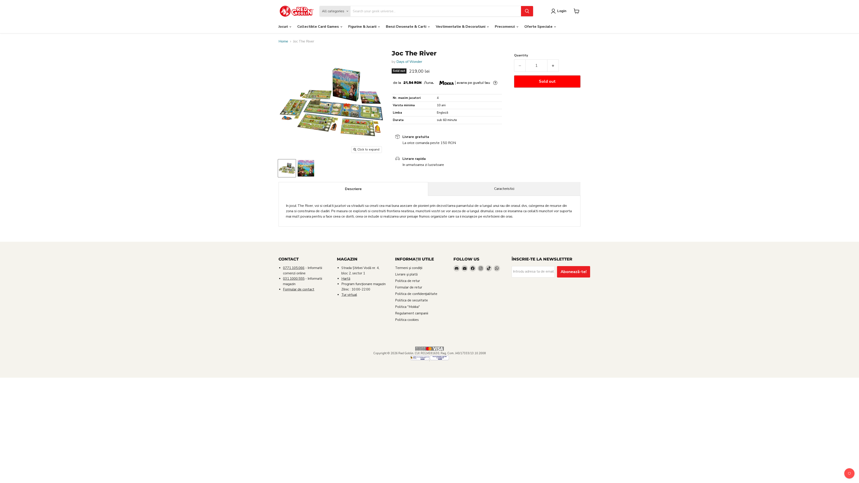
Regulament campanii (411, 313)
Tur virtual (349, 294)
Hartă (345, 278)
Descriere (353, 188)
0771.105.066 (293, 268)
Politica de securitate (411, 300)
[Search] (527, 11)
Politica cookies (407, 320)
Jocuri (284, 26)
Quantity (521, 55)
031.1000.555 (293, 278)
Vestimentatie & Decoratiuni (461, 26)
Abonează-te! (574, 271)
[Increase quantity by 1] (553, 65)
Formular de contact (298, 289)
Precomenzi (505, 26)
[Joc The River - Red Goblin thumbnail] (287, 168)
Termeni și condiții (408, 268)
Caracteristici (504, 188)
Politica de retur (407, 281)
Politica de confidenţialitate (416, 294)
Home (283, 41)
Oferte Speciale (538, 26)
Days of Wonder (409, 61)
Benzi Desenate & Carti (406, 26)
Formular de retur (408, 287)
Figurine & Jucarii (362, 26)
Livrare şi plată (406, 274)
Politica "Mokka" (407, 307)
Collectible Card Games (318, 26)
